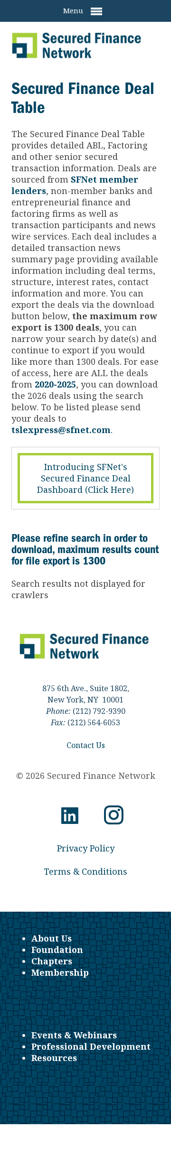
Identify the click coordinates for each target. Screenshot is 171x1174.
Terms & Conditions (85, 871)
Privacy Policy (85, 848)
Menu (74, 10)
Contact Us (85, 745)
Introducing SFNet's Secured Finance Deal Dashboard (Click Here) (85, 478)
